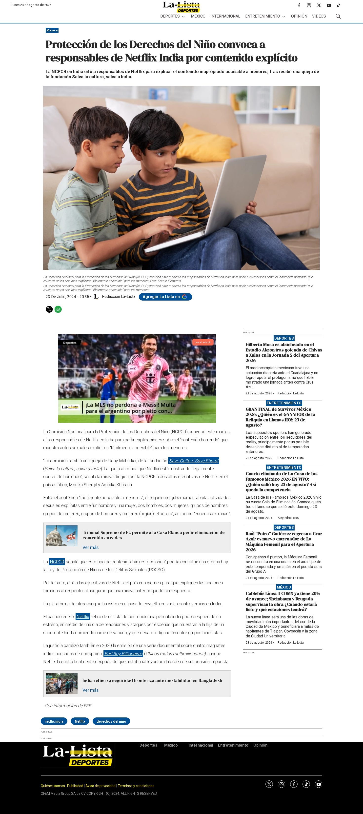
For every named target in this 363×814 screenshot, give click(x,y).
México (198, 16)
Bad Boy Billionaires (123, 653)
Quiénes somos (53, 786)
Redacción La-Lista (291, 393)
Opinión (299, 16)
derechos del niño (111, 721)
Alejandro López (289, 518)
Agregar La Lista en (162, 296)
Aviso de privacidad (100, 786)
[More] (183, 16)
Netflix (83, 616)
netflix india (54, 721)
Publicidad (75, 786)
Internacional (225, 16)
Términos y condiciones (136, 786)
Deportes (170, 16)
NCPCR (57, 561)
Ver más (90, 547)
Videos (319, 16)
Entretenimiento (262, 16)
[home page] (181, 6)
